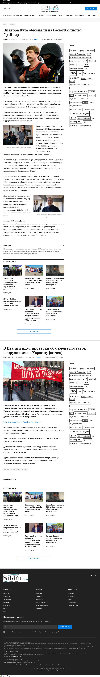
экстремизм (86, 126)
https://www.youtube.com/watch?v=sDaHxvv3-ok (22, 422)
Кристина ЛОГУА (9, 357)
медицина (84, 99)
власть (72, 81)
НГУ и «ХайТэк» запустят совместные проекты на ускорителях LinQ (12, 302)
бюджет (89, 78)
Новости (19, 16)
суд (93, 118)
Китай (72, 65)
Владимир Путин (75, 61)
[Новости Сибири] (50, 8)
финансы (74, 126)
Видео (94, 16)
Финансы (63, 2)
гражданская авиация (80, 85)
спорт (73, 118)
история (92, 91)
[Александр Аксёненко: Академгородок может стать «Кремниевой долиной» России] (12, 270)
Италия (6, 469)
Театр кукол (69, 16)
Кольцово (79, 65)
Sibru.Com (7, 39)
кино (71, 95)
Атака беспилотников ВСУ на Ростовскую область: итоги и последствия (55, 281)
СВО (73, 73)
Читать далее (7, 293)
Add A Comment (34, 331)
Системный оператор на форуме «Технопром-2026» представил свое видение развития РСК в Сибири (33, 314)
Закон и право (79, 16)
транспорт (87, 122)
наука (92, 102)
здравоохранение (78, 91)
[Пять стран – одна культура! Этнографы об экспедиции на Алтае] (34, 270)
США (79, 74)
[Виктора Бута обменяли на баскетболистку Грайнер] (33, 63)
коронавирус (81, 95)
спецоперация (79, 113)
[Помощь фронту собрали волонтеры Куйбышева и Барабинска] (55, 301)
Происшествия (51, 16)
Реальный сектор (29, 16)
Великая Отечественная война (80, 57)
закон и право (78, 88)
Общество (89, 2)
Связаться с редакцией (52, 632)
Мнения (83, 2)
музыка (86, 102)
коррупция (92, 95)
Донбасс (92, 61)
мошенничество (76, 102)
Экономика (76, 2)
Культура (96, 2)
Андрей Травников (77, 54)
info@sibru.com (17, 656)
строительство (84, 118)
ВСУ (89, 54)
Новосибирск (76, 69)
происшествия (89, 109)
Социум (70, 2)
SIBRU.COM (7, 651)
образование (76, 109)
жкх (71, 88)
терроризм (75, 122)
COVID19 (73, 50)
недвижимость (76, 106)
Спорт (88, 16)
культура (74, 99)
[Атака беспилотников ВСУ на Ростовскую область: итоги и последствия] (55, 270)
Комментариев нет (47, 39)
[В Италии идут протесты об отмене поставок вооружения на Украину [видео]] (33, 381)
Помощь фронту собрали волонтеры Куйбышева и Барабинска (54, 312)
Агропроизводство (86, 50)
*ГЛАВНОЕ (36, 39)
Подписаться (91, 8)
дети (94, 85)
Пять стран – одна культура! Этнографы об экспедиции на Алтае (33, 281)
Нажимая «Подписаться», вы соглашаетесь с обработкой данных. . (32, 632)
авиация (74, 78)
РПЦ (86, 69)
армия (83, 78)
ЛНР (86, 65)
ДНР (85, 61)
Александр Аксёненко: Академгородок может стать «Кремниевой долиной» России (22, 3)
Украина (89, 73)
